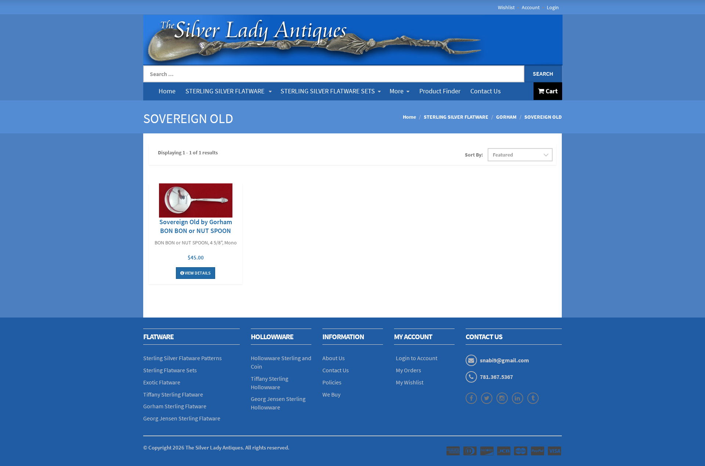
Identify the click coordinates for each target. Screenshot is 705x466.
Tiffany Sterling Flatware (173, 394)
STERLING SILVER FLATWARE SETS (328, 91)
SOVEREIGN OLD (543, 117)
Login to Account (416, 358)
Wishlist (506, 7)
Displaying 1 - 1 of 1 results (188, 152)
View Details (197, 273)
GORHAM (506, 117)
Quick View (196, 201)
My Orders (408, 370)
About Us (333, 358)
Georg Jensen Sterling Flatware (181, 418)
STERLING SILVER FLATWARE (225, 91)
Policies (331, 382)
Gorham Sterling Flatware (174, 406)
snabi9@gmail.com (504, 360)
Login (553, 7)
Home (167, 91)
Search (543, 73)
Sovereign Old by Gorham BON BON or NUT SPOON (195, 226)
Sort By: (474, 154)
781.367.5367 (496, 376)
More (397, 91)
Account (531, 7)
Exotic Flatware (161, 382)
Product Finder (439, 91)
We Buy (331, 394)
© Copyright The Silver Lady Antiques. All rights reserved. (216, 447)
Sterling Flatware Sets (170, 370)
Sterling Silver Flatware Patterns (182, 358)
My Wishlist (409, 382)
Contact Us (485, 91)
